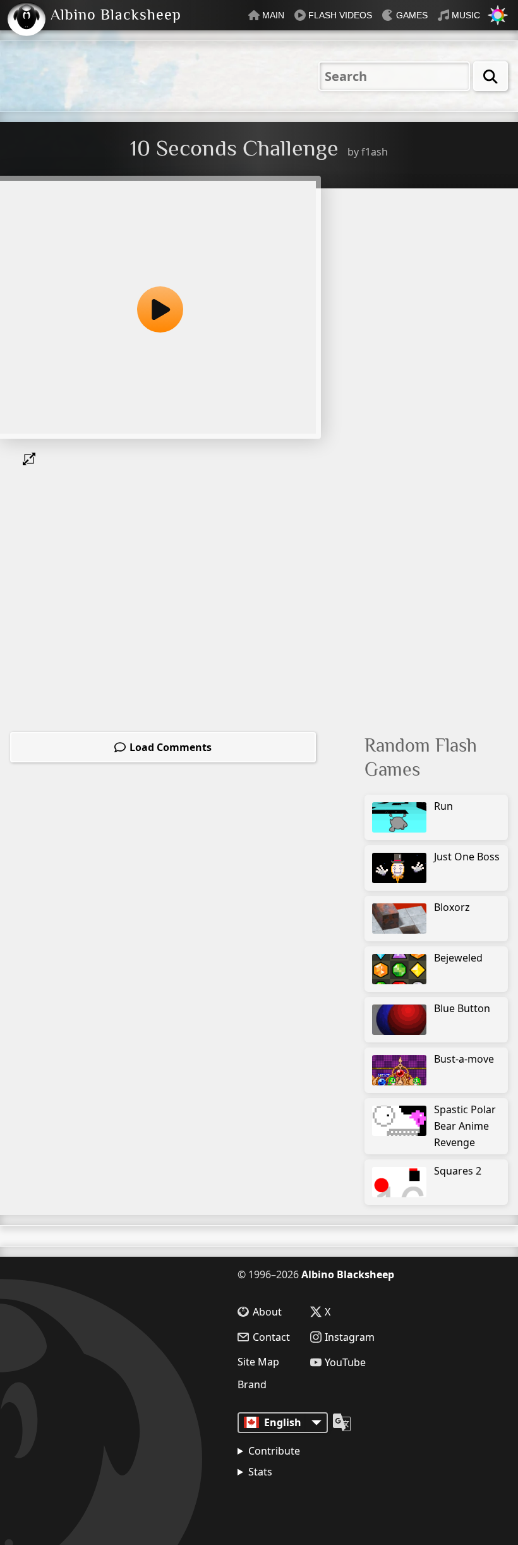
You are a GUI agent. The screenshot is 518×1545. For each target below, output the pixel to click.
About (267, 1311)
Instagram (350, 1337)
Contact (271, 1337)
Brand (252, 1384)
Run (443, 806)
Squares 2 (457, 1171)
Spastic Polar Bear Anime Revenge (465, 1125)
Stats (260, 1472)
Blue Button (462, 1008)
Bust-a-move (464, 1059)
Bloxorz (452, 907)
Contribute (274, 1451)
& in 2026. (297, 1504)
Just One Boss (467, 857)
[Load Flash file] (158, 307)
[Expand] (31, 459)
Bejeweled (458, 958)
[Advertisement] (441, 274)
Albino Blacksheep (347, 1274)
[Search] (490, 76)
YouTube (345, 1362)
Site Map (258, 1362)
